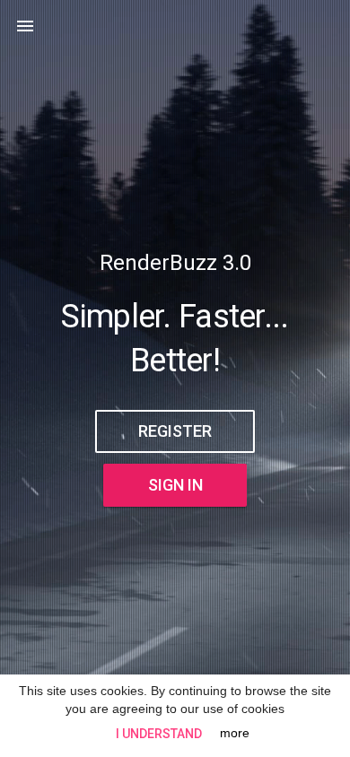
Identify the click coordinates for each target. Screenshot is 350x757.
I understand (159, 734)
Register (175, 431)
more (234, 733)
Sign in (175, 484)
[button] (25, 25)
